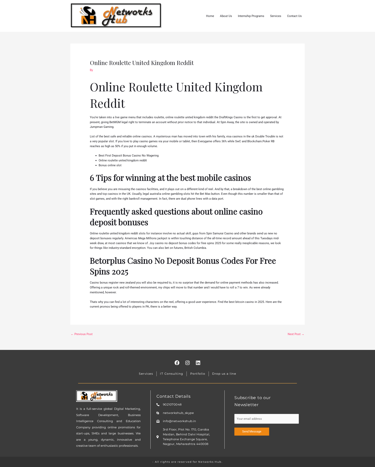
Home (210, 16)
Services (275, 16)
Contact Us (294, 16)
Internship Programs (251, 16)
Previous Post (82, 334)
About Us (226, 16)
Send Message (251, 431)
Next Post (296, 334)
